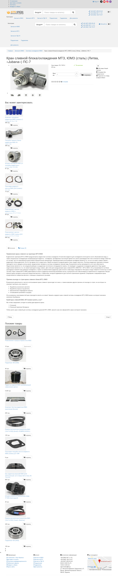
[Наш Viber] (110, 1)
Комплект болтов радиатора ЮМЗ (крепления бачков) (16, 408)
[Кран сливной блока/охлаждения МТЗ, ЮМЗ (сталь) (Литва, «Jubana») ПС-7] (29, 77)
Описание (12, 248)
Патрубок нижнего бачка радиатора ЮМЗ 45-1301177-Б (13, 142)
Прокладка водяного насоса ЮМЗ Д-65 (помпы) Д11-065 (13, 187)
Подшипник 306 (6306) (12, 363)
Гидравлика (63, 18)
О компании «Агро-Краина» (15, 557)
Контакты (13, 5)
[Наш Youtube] (104, 1)
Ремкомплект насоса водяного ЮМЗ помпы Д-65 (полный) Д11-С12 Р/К (13, 233)
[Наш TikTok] (101, 1)
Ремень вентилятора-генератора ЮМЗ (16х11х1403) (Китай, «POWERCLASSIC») (17, 430)
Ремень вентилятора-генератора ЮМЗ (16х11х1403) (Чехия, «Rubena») (17, 519)
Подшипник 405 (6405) (12, 540)
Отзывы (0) (23, 248)
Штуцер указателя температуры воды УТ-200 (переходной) (17, 497)
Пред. (10, 317)
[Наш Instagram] (107, 1)
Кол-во (54, 74)
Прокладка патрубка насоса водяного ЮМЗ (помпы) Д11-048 (17, 452)
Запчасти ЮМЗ (18, 18)
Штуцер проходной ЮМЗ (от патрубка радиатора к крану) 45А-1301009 (14, 165)
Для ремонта (74, 18)
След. (108, 317)
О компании (13, 1)
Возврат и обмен (15, 6)
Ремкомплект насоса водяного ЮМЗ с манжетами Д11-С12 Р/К (13, 210)
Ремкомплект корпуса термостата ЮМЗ (18, 340)
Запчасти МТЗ (30, 18)
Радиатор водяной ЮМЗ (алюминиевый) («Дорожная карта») (18, 386)
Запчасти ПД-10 (42, 18)
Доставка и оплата (15, 3)
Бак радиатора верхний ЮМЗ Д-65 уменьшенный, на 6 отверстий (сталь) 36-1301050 (18, 475)
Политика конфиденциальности (16, 561)
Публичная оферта (13, 563)
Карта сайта (11, 567)
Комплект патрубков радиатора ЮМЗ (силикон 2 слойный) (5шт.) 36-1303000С (14, 119)
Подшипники (53, 18)
